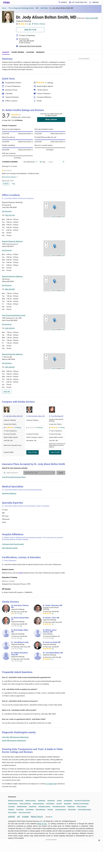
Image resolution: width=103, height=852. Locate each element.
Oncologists (11, 806)
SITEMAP (25, 817)
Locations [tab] (30, 52)
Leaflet (53, 216)
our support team (51, 784)
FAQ (18, 817)
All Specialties (72, 809)
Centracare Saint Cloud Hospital (30, 46)
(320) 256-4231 (10, 367)
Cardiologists (41, 800)
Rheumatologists (40, 809)
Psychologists (30, 809)
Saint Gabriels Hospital (10, 548)
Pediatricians (71, 806)
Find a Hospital (12, 812)
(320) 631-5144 (10, 215)
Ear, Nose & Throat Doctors (82, 800)
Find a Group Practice (25, 812)
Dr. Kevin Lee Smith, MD (51, 642)
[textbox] (12, 473)
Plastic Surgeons (81, 806)
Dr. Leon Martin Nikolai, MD (53, 653)
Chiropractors (51, 800)
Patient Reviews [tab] (17, 52)
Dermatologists (68, 800)
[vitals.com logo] (6, 2)
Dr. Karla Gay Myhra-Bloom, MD (35, 416)
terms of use (42, 824)
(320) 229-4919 (10, 328)
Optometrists (32, 806)
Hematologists (50, 803)
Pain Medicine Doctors (58, 806)
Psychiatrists (20, 809)
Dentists (59, 800)
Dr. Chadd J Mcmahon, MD (52, 605)
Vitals (63, 216)
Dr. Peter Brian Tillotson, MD (20, 606)
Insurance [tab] (40, 52)
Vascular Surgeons (60, 809)
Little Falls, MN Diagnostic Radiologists (15, 737)
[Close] (99, 841)
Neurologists (67, 803)
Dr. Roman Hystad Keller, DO (20, 618)
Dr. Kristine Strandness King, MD (19, 654)
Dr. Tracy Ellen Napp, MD (56, 416)
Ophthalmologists (22, 806)
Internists (59, 803)
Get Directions (7, 211)
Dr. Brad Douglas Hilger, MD (19, 631)
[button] (54, 207)
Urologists (50, 809)
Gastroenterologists (38, 803)
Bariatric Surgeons (30, 800)
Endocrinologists (13, 803)
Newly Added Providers (84, 809)
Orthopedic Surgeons (44, 806)
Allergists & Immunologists (15, 800)
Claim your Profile (91, 18)
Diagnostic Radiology (9, 493)
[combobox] (12, 473)
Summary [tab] (5, 52)
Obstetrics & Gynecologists (81, 803)
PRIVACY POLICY (37, 817)
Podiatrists (11, 809)
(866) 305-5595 (10, 289)
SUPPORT (11, 817)
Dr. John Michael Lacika (20, 642)
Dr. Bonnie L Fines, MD (51, 618)
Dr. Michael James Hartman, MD (49, 631)
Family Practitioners (25, 803)
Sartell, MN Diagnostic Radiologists (14, 740)
